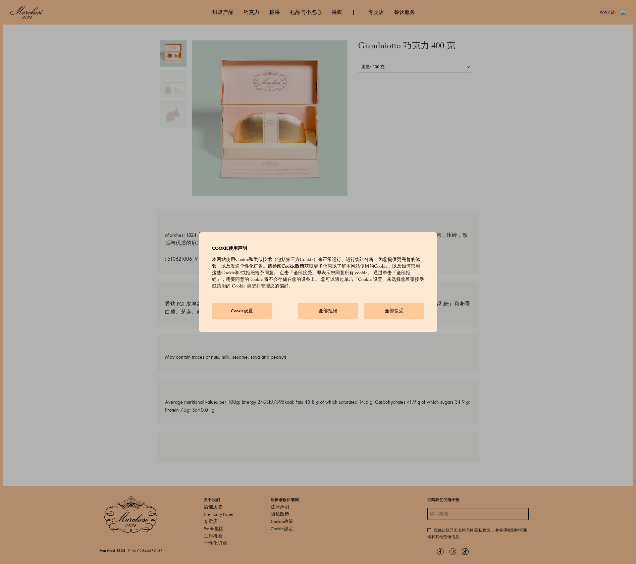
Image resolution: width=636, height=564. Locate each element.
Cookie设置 (242, 311)
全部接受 (394, 311)
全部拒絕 (328, 311)
